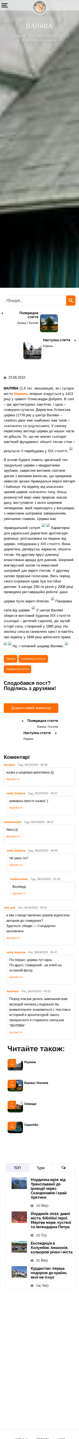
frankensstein (12, 822)
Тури (40, 1168)
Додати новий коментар (31, 708)
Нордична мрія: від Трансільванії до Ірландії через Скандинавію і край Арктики (49, 1188)
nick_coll (9, 907)
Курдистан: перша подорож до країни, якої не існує (49, 1272)
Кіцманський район (39, 40)
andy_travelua (16, 793)
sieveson (9, 764)
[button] (4, 5)
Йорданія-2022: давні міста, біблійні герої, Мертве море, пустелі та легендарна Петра (51, 1220)
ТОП (17, 1168)
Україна (17, 36)
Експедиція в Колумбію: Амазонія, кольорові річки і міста (51, 1247)
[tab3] (63, 1167)
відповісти (12, 779)
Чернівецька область (47, 36)
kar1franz (13, 991)
